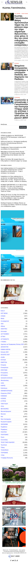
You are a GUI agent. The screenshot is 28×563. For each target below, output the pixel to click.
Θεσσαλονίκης (5, 380)
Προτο (2, 437)
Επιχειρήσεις (4, 372)
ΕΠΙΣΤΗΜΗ (4, 370)
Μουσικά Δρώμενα (6, 411)
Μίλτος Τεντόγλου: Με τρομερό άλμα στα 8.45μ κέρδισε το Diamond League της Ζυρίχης (14, 160)
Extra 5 (3, 310)
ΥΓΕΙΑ (2, 455)
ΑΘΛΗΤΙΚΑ (4, 328)
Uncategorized (5, 321)
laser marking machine (7, 168)
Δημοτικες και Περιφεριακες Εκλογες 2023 (12, 344)
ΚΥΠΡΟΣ (3, 401)
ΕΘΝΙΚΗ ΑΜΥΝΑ (5, 349)
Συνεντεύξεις (4, 439)
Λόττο (2, 406)
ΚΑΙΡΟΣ (3, 385)
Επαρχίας (3, 365)
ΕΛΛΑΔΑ (16, 63)
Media (2, 318)
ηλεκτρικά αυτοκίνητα (6, 378)
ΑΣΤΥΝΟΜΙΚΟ (5, 334)
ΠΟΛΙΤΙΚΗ (4, 432)
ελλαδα (3, 357)
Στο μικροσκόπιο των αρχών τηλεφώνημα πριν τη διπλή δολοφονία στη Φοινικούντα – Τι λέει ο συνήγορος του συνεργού (13, 170)
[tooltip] (11, 560)
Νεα (2, 416)
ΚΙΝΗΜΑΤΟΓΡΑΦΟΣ (6, 390)
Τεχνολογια (4, 445)
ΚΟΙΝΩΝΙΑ (17, 97)
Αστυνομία (4, 331)
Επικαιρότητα (4, 367)
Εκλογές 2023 (4, 352)
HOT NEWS (17, 13)
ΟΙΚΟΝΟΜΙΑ (4, 424)
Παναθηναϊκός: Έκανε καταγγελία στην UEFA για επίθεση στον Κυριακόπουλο (13, 148)
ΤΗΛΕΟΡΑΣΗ (4, 450)
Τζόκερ (3, 447)
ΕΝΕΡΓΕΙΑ (4, 362)
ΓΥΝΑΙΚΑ (3, 341)
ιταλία (2, 383)
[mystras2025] (12, 294)
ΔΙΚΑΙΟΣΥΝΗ (4, 347)
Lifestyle (3, 316)
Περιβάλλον (4, 427)
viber (2, 323)
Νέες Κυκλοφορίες (6, 419)
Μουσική (3, 414)
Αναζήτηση (4, 124)
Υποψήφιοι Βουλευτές (7, 457)
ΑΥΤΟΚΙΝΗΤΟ (5, 339)
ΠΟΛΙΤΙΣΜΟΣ (4, 434)
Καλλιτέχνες (4, 388)
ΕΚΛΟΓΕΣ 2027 (5, 354)
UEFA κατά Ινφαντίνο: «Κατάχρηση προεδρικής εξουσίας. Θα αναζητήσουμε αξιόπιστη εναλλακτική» (14, 143)
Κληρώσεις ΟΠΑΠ (6, 393)
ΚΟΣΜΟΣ (3, 398)
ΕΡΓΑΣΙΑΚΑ (4, 375)
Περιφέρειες (4, 429)
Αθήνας (3, 326)
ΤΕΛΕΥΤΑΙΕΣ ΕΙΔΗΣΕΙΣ (7, 442)
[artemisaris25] (14, 474)
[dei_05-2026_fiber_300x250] (14, 537)
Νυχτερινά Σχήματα (6, 421)
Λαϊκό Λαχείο (4, 403)
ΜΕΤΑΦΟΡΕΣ (5, 408)
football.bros (4, 176)
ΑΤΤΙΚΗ (3, 336)
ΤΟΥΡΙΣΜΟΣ (4, 452)
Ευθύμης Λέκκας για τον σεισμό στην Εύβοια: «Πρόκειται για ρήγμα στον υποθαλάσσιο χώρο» (14, 204)
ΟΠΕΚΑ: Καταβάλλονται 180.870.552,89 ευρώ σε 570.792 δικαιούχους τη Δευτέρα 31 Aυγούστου (13, 137)
